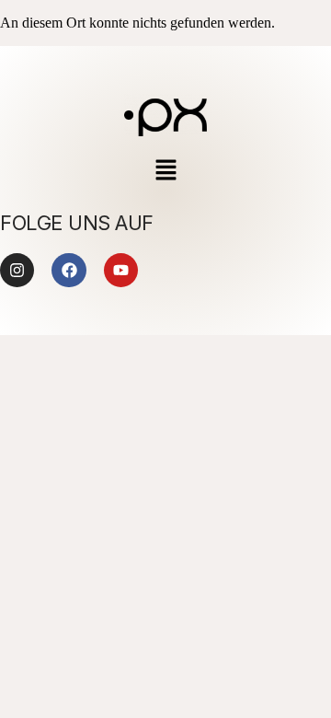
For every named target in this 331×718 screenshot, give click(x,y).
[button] (165, 171)
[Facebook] (68, 270)
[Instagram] (17, 270)
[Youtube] (121, 270)
